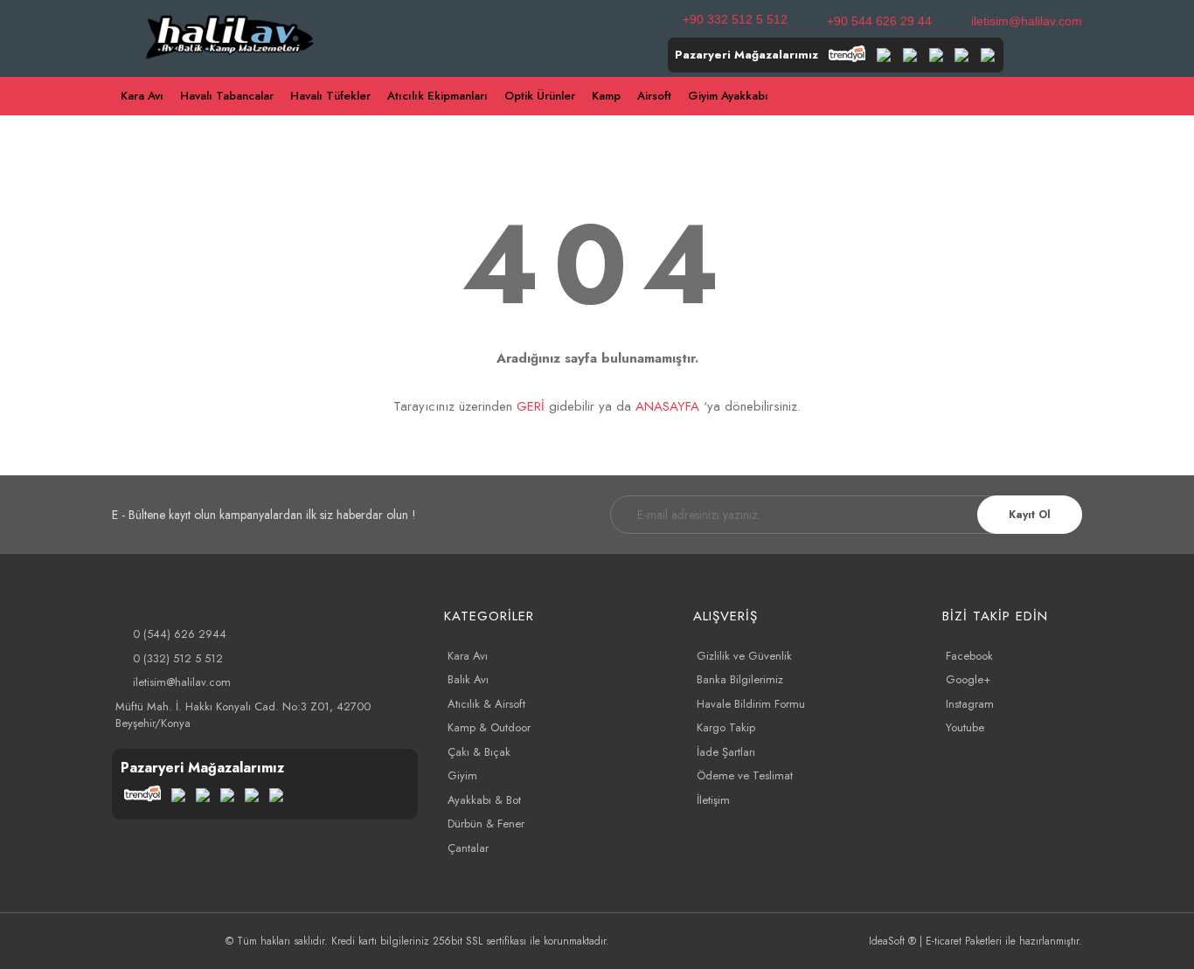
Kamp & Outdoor (489, 727)
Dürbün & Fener (486, 823)
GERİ (531, 406)
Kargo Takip (726, 727)
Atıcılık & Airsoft (486, 704)
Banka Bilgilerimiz (740, 679)
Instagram (970, 704)
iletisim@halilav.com (1026, 21)
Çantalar (468, 848)
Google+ (968, 679)
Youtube (965, 727)
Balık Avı (468, 679)
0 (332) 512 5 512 (178, 658)
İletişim (713, 800)
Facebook (969, 655)
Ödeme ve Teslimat (745, 775)
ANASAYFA (667, 406)
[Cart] (1074, 96)
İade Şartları (726, 752)
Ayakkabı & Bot (484, 800)
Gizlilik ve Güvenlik (744, 655)
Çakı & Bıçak (479, 752)
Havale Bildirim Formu (751, 704)
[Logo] (230, 35)
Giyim (462, 775)
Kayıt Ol (1030, 515)
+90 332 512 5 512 (735, 19)
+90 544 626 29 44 (879, 21)
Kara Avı (468, 655)
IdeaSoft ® (892, 941)
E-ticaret (943, 941)
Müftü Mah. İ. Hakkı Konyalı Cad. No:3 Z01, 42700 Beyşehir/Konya (243, 715)
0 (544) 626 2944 (179, 634)
